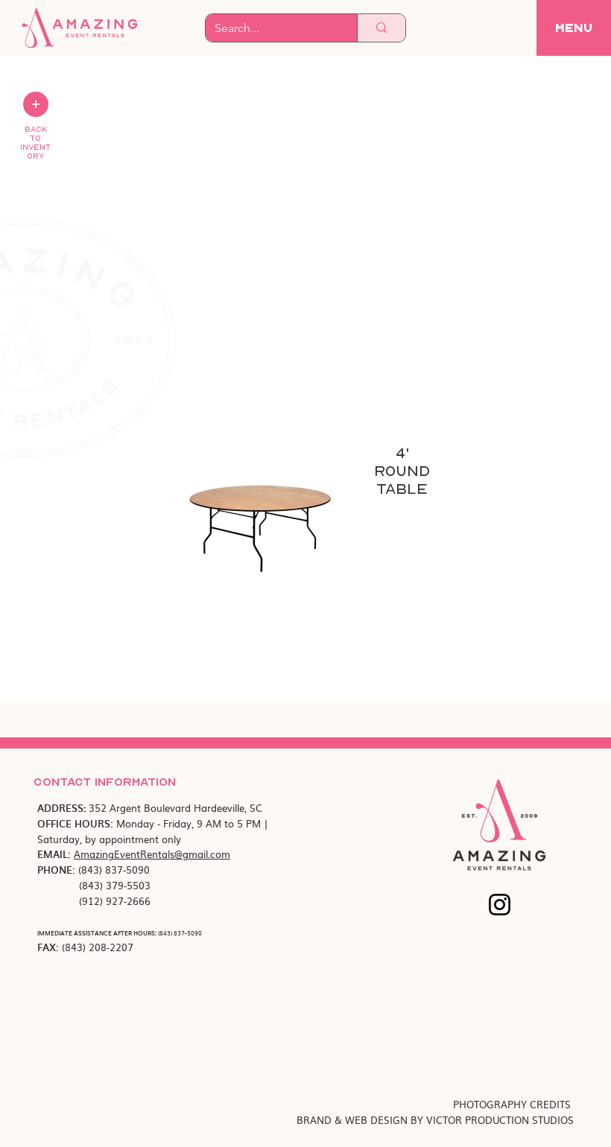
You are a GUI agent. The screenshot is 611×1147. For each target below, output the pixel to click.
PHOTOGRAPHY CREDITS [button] (513, 1104)
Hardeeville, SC (228, 808)
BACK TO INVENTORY (35, 142)
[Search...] (381, 27)
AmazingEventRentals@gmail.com (152, 854)
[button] (573, 28)
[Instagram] (499, 904)
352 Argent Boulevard (141, 808)
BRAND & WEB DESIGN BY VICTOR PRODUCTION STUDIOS (435, 1120)
